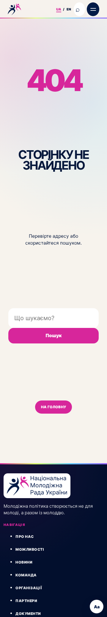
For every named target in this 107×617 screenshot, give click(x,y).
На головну (53, 407)
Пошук (53, 335)
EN (69, 9)
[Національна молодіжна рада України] (29, 9)
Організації (28, 588)
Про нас (24, 536)
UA (58, 9)
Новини (23, 562)
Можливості (29, 549)
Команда (26, 575)
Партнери (26, 600)
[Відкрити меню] (93, 9)
